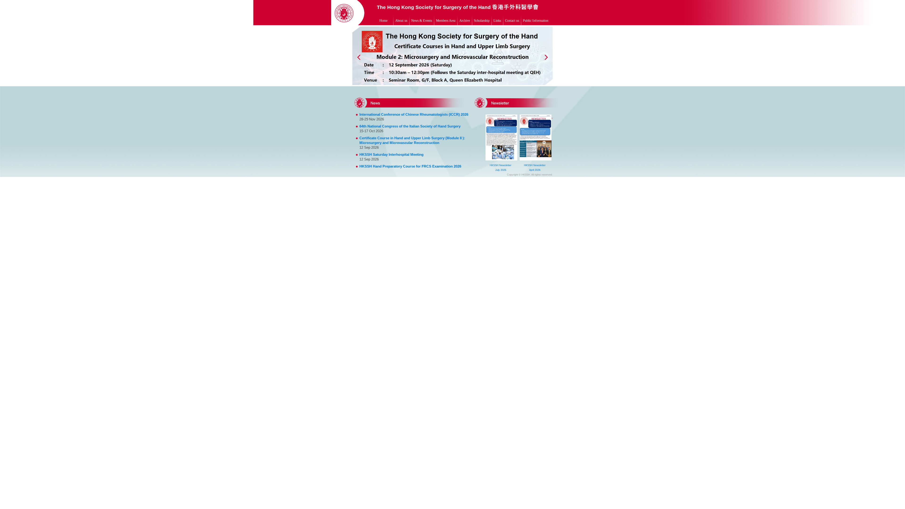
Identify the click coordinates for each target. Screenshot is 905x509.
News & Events (421, 20)
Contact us (512, 20)
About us (401, 20)
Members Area (445, 20)
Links (497, 20)
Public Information (535, 20)
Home (383, 20)
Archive (464, 20)
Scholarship (482, 20)
